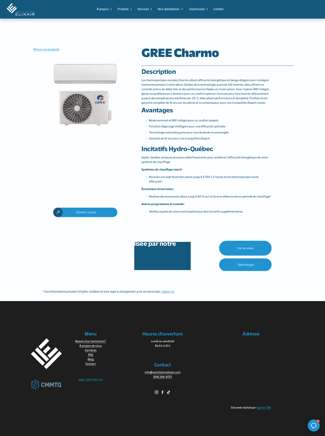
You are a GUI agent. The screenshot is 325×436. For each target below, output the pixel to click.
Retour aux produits (46, 49)
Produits (123, 9)
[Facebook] (162, 392)
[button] (314, 425)
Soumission (197, 9)
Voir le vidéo (245, 248)
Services (143, 9)
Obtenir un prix (86, 212)
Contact (218, 9)
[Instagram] (156, 392)
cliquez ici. (168, 291)
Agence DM (263, 407)
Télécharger (245, 264)
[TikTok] (168, 392)
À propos (103, 9)
